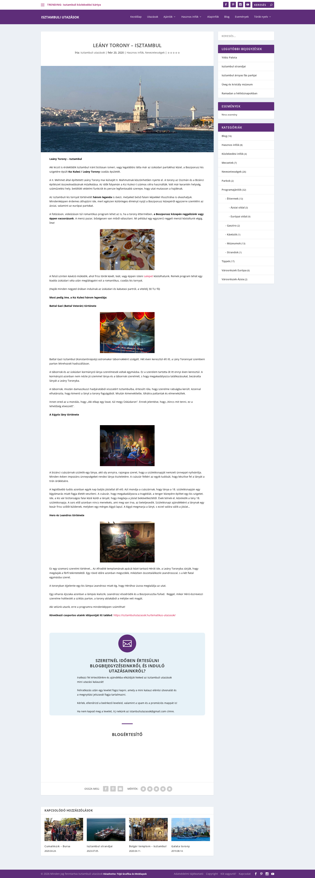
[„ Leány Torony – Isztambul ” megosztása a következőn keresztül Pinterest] (113, 788)
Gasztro (232, 225)
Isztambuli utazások (93, 52)
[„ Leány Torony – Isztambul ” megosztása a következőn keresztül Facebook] (105, 788)
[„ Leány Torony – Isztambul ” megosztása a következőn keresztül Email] (120, 788)
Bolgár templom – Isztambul (147, 846)
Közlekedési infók (233, 153)
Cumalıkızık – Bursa (57, 846)
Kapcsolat (245, 873)
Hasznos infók (189, 16)
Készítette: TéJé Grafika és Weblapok (125, 873)
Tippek (226, 261)
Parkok (226, 180)
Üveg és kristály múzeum (237, 84)
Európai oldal (239, 216)
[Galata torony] (190, 829)
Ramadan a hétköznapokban (239, 93)
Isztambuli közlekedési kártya (82, 4)
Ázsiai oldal (238, 207)
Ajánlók (168, 16)
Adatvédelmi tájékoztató (188, 873)
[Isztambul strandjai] (106, 829)
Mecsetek (228, 162)
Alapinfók (213, 16)
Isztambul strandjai (100, 846)
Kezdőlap (136, 16)
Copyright (212, 873)
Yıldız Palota (229, 57)
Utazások (152, 16)
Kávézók (232, 234)
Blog (227, 16)
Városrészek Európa (234, 270)
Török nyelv (261, 16)
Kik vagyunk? (228, 873)
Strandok (232, 252)
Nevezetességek (155, 52)
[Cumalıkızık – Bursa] (63, 829)
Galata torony (180, 846)
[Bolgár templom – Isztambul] (148, 829)
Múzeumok (234, 243)
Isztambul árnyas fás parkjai (239, 75)
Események (242, 16)
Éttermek (232, 198)
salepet (148, 276)
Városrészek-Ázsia (233, 279)
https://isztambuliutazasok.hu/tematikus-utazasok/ (145, 615)
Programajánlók (232, 189)
